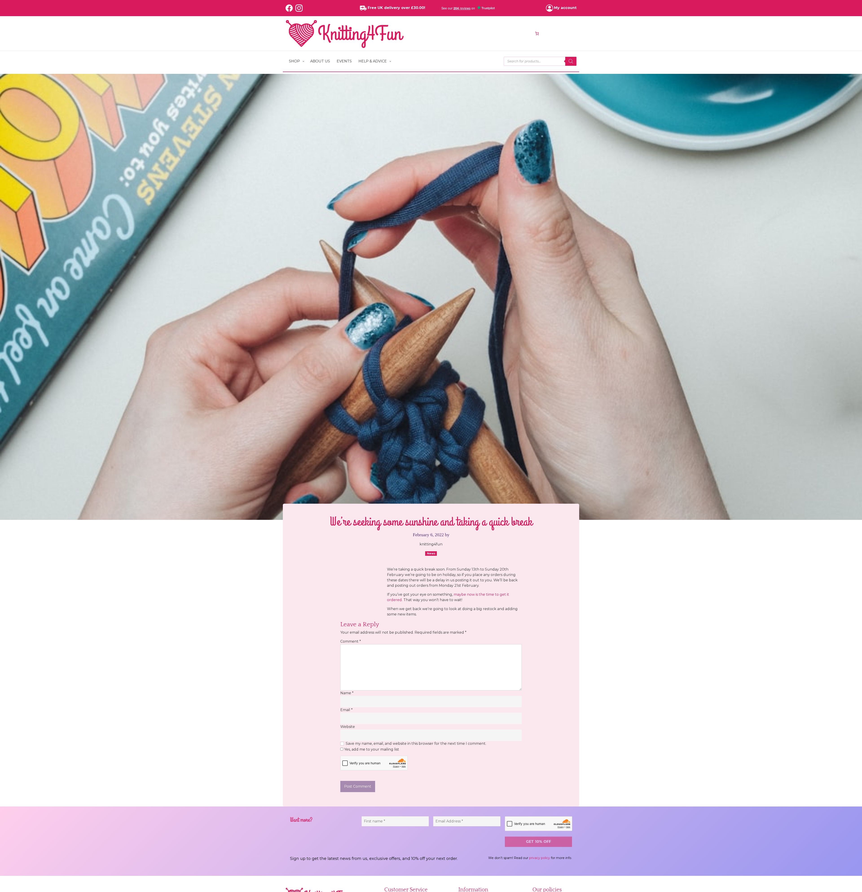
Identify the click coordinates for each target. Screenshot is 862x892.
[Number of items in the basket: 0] (536, 33)
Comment (350, 641)
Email (346, 710)
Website (347, 727)
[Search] (570, 61)
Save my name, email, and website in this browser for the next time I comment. (416, 743)
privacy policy (539, 858)
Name (347, 693)
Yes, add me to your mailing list (371, 749)
